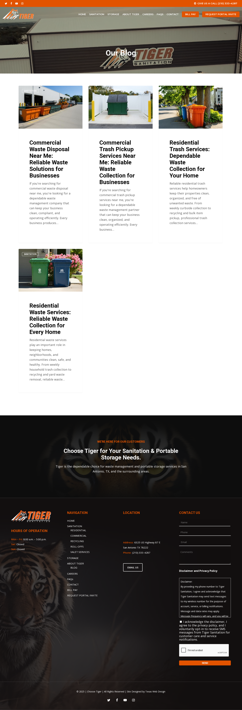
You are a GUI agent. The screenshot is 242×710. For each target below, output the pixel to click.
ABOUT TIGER (75, 563)
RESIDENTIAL (78, 530)
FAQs (70, 579)
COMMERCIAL (78, 535)
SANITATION (74, 526)
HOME (71, 520)
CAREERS (72, 573)
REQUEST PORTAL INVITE (82, 595)
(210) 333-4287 (141, 552)
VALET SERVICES (80, 552)
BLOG (73, 567)
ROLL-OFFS (77, 546)
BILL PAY (72, 590)
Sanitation (30, 90)
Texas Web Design (155, 691)
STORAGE (73, 558)
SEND (205, 663)
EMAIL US (132, 567)
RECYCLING (77, 541)
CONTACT (73, 584)
